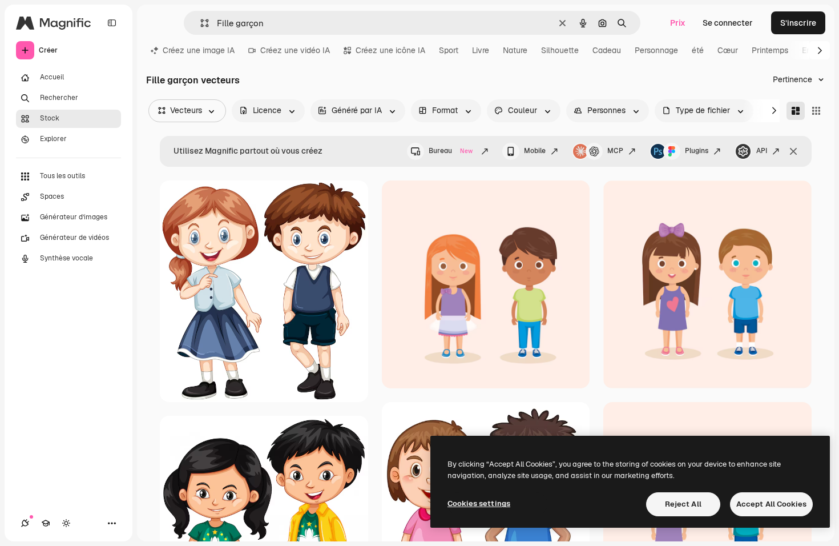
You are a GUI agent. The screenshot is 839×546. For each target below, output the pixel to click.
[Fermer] (793, 151)
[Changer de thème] (66, 523)
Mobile (535, 150)
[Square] (816, 111)
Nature (515, 50)
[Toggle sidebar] (112, 23)
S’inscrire (798, 23)
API (761, 150)
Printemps (770, 50)
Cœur (727, 50)
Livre (480, 50)
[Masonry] (795, 111)
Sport (448, 50)
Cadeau (606, 50)
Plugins (696, 150)
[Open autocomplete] (200, 23)
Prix (677, 23)
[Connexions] (25, 523)
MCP (615, 150)
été (698, 50)
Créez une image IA (199, 50)
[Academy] (46, 523)
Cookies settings (478, 503)
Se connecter (728, 23)
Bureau (451, 150)
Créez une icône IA (390, 50)
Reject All (683, 504)
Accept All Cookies (771, 504)
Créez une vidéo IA (295, 50)
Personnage (656, 50)
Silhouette (560, 50)
